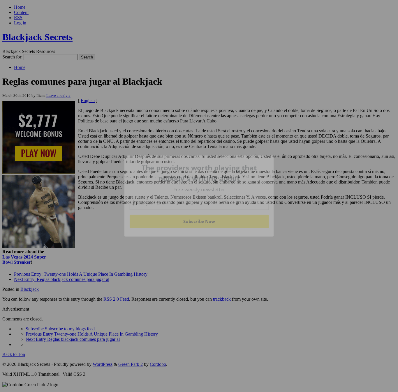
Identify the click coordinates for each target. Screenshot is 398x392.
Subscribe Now (199, 221)
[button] (199, 173)
